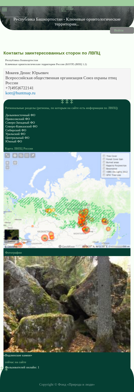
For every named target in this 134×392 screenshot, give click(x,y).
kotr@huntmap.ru (20, 93)
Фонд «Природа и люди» (76, 384)
